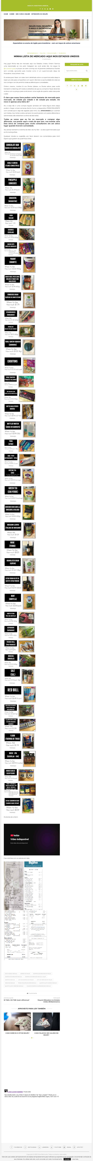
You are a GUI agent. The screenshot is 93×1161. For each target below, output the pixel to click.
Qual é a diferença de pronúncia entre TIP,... (41, 5)
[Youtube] (47, 9)
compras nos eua (10, 979)
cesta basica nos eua (11, 973)
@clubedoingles (9, 68)
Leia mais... (75, 1159)
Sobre (11, 14)
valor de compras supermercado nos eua (39, 986)
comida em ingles (25, 973)
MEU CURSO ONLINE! (23, 14)
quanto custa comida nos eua (48, 983)
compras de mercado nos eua (13, 976)
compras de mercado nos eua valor (35, 976)
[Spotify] (52, 9)
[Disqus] (32, 1064)
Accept (67, 1159)
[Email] (50, 9)
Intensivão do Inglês (39, 14)
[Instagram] (42, 9)
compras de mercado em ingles (42, 973)
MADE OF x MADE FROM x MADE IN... (38, 2)
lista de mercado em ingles (44, 979)
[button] (29, 2)
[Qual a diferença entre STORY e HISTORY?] (46, 1021)
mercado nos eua (10, 983)
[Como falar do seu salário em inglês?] (17, 1021)
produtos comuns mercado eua (27, 983)
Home (6, 14)
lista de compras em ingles (26, 979)
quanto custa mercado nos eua (14, 986)
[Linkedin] (45, 9)
